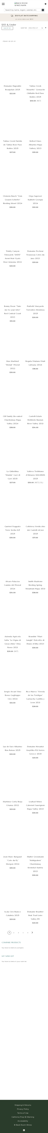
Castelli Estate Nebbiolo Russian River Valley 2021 (35, 420)
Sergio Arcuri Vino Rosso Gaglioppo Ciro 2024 (12, 695)
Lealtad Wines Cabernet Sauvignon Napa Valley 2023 (35, 805)
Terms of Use (22, 1113)
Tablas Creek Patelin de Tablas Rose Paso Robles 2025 (12, 144)
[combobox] (24, 10)
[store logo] (24, 4)
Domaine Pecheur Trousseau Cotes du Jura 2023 (35, 254)
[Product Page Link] (12, 67)
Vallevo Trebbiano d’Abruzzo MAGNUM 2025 (35, 475)
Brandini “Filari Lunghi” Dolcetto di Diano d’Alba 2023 (35, 640)
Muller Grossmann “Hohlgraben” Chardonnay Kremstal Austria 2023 (35, 864)
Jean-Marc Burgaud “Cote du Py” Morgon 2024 (13, 860)
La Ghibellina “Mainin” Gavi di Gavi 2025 (12, 475)
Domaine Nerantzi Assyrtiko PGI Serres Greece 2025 (35, 750)
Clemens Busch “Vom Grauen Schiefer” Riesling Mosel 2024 (12, 199)
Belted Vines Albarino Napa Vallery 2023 (35, 144)
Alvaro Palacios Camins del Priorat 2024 (12, 585)
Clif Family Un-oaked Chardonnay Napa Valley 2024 (12, 420)
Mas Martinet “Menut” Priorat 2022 (12, 365)
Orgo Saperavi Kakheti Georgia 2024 (35, 199)
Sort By (24, 28)
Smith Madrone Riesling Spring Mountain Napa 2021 (35, 585)
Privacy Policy (23, 1109)
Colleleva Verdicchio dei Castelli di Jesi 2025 (35, 530)
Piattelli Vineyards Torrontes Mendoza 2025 (35, 310)
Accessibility (23, 1121)
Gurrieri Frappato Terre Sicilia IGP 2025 (13, 530)
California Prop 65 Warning (23, 1117)
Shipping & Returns (23, 1105)
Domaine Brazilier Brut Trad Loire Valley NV (35, 915)
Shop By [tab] (7, 28)
